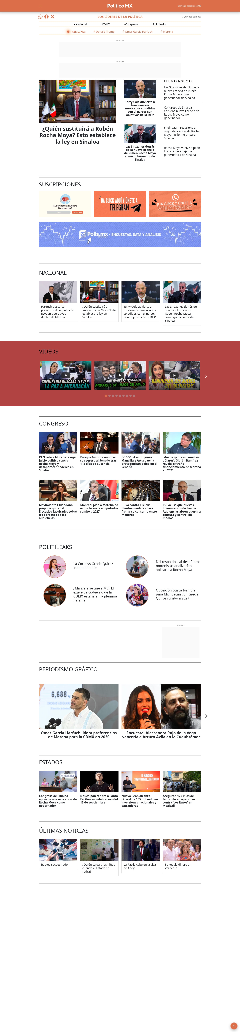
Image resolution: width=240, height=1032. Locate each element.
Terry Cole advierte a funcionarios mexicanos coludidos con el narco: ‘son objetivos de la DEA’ (140, 108)
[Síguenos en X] (52, 17)
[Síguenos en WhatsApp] (40, 17)
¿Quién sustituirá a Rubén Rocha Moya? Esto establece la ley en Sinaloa (77, 135)
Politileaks (159, 24)
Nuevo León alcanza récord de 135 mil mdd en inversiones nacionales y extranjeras (140, 801)
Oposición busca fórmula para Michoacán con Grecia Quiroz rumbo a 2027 (177, 594)
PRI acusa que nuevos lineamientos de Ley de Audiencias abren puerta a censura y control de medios (182, 511)
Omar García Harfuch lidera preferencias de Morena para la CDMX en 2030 (79, 734)
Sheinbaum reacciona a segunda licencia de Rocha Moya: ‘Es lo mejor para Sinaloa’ (182, 133)
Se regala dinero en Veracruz (178, 866)
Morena (168, 31)
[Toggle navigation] (40, 5)
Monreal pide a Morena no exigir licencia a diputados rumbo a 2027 (99, 508)
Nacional (81, 24)
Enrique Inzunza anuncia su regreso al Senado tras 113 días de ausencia (98, 460)
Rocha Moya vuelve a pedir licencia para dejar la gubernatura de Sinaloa (182, 151)
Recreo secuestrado (54, 865)
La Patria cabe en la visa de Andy (140, 866)
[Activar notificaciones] (234, 1025)
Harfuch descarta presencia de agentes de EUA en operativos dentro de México (57, 312)
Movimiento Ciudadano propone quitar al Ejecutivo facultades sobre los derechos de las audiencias (58, 511)
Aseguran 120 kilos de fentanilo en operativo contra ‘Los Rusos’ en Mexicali (179, 801)
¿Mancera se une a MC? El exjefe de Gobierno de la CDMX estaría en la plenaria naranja (95, 594)
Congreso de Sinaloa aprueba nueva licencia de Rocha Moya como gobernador (181, 112)
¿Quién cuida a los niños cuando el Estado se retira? (98, 868)
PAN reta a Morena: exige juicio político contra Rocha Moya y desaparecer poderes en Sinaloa (57, 463)
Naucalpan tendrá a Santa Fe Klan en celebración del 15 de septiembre (99, 799)
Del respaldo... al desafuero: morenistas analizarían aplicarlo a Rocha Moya (178, 565)
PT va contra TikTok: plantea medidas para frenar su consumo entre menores (139, 510)
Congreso (131, 24)
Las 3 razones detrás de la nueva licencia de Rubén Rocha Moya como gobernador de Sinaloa (140, 152)
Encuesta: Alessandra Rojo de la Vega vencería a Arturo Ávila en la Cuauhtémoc (161, 734)
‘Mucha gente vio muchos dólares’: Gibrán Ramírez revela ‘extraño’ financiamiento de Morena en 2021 (182, 463)
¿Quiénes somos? (191, 16)
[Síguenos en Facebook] (46, 17)
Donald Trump (105, 31)
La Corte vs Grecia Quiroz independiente (93, 565)
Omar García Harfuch (139, 31)
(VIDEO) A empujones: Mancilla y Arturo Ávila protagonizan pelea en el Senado (139, 462)
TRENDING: (78, 31)
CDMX (106, 24)
